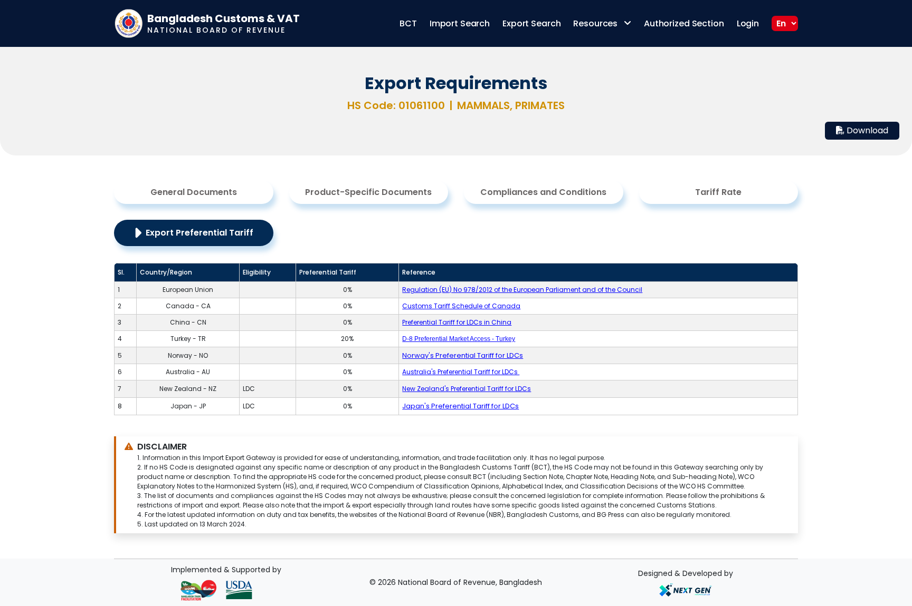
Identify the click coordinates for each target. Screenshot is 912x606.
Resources (596, 23)
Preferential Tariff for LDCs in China (456, 322)
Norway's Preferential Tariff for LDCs (462, 355)
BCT (408, 23)
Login (748, 23)
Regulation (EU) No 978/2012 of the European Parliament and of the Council (522, 289)
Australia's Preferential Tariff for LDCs (460, 371)
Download (866, 130)
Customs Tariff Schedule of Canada (461, 305)
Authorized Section (684, 23)
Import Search (460, 23)
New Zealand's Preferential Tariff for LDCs (466, 388)
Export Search (531, 23)
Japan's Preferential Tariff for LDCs (460, 406)
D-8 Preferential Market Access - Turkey (458, 339)
